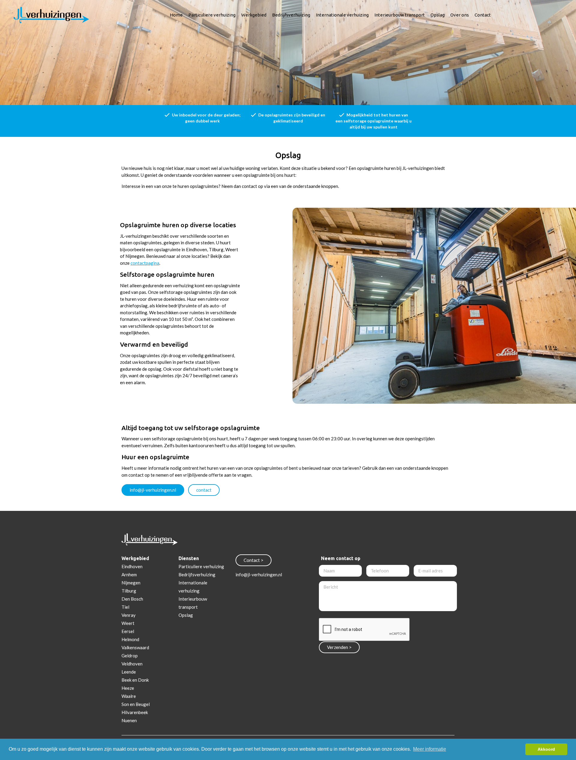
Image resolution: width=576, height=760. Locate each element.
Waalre (129, 696)
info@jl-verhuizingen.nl (153, 490)
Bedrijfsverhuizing (291, 14)
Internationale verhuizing (342, 14)
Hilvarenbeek (135, 712)
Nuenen (129, 720)
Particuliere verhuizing (212, 14)
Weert (128, 623)
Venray (129, 615)
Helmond (130, 639)
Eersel (128, 631)
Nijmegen (131, 582)
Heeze (128, 688)
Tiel (125, 607)
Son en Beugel (136, 704)
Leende (129, 671)
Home (176, 14)
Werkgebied (253, 14)
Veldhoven (132, 663)
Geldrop (130, 655)
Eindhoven (132, 566)
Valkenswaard (135, 647)
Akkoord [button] (546, 749)
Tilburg (129, 590)
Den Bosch (132, 599)
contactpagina (144, 263)
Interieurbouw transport (399, 14)
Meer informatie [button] (429, 749)
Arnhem (129, 574)
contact (204, 490)
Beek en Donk (135, 680)
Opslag (437, 14)
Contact (483, 14)
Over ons (459, 14)
